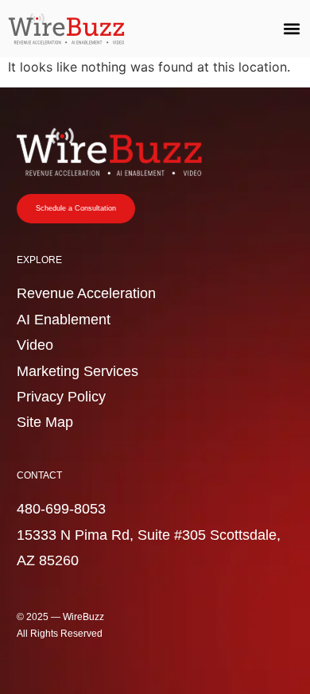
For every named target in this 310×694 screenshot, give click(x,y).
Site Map (45, 422)
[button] (291, 29)
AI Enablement (63, 320)
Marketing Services (77, 371)
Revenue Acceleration (86, 293)
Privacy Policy (61, 397)
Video (35, 345)
